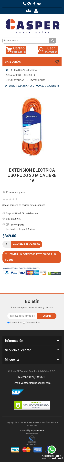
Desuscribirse (33, 322)
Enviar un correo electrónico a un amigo (30, 257)
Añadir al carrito (28, 244)
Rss (36, 392)
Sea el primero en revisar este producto (23, 205)
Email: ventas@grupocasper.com (32, 383)
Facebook (28, 392)
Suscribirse (16, 322)
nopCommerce (37, 430)
